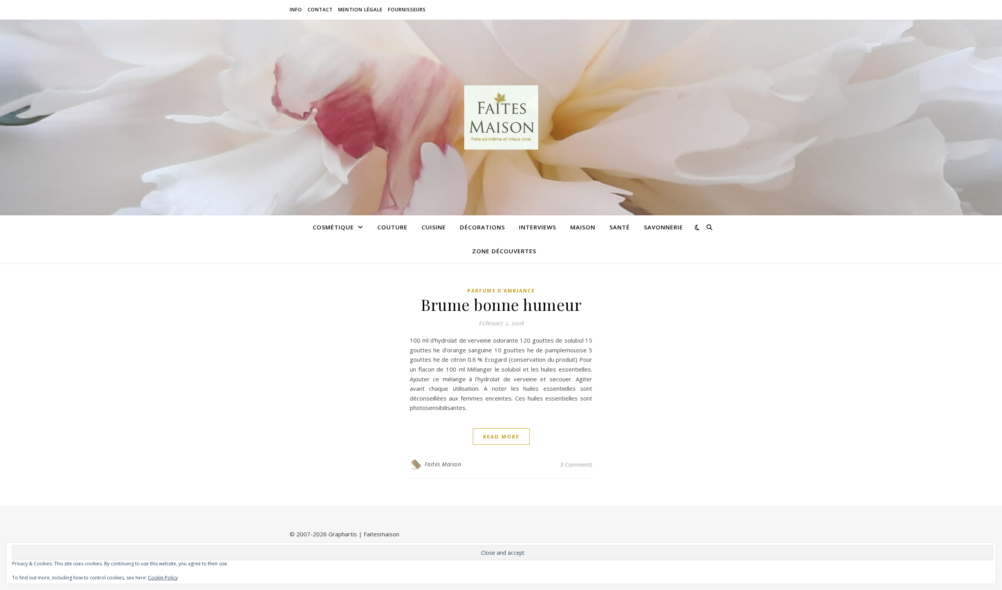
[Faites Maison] (501, 117)
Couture (392, 227)
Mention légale (360, 9)
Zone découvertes (504, 251)
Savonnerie (663, 227)
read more (501, 436)
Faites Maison (443, 464)
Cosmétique (333, 227)
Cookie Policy (163, 577)
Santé (619, 227)
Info (296, 9)
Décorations (482, 227)
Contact (320, 9)
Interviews (537, 227)
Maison (582, 227)
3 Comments (576, 464)
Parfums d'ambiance (501, 290)
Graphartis (342, 534)
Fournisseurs (407, 9)
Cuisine (434, 227)
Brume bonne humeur (501, 304)
